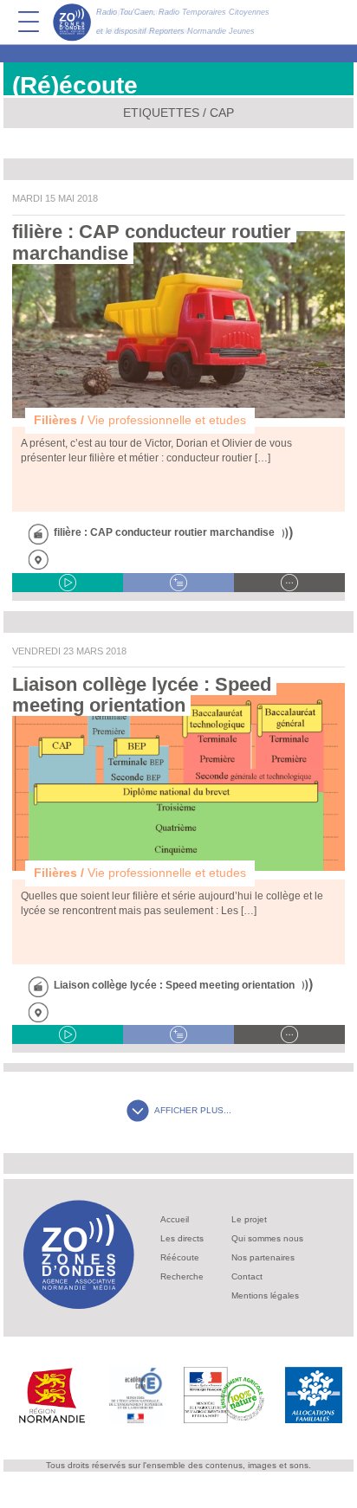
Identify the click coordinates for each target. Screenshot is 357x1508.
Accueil (174, 1219)
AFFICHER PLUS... (192, 1110)
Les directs (182, 1238)
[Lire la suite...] (289, 582)
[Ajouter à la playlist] (178, 582)
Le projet (249, 1219)
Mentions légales (265, 1295)
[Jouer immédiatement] (67, 582)
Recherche (182, 1276)
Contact (247, 1276)
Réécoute (179, 1257)
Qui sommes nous (267, 1238)
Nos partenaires (263, 1257)
